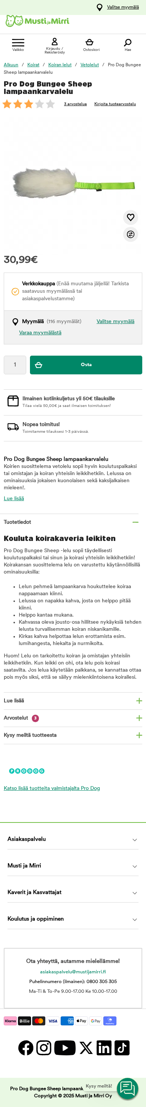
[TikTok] (121, 1047)
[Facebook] (25, 1047)
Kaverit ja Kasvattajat (34, 892)
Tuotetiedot (17, 522)
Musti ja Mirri (24, 866)
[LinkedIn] (104, 1047)
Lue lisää (14, 499)
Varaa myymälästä (40, 333)
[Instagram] (43, 1047)
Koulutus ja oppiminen (35, 919)
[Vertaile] (130, 234)
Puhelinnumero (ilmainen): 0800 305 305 (73, 981)
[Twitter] (86, 1047)
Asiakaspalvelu (26, 839)
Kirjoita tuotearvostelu (115, 104)
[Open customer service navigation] (128, 1089)
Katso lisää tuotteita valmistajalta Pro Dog (52, 788)
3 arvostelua (75, 104)
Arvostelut (20, 718)
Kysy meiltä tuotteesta (30, 735)
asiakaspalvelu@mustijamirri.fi (73, 972)
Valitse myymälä (123, 7)
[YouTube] (64, 1047)
